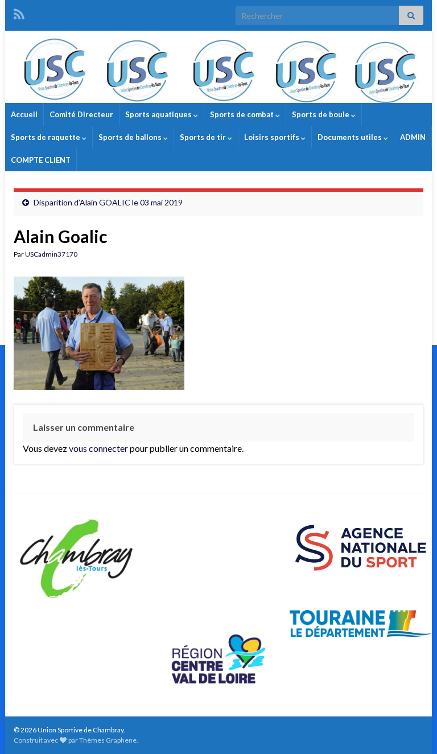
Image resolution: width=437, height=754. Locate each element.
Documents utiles (351, 137)
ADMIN (413, 137)
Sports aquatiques (159, 114)
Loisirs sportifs (272, 137)
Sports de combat (242, 114)
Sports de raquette (46, 137)
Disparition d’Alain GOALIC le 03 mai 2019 (108, 202)
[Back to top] (411, 728)
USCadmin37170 (51, 254)
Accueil (24, 114)
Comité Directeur (81, 114)
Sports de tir (204, 137)
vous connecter (98, 448)
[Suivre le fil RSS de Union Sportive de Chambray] (19, 12)
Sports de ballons (130, 137)
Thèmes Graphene (108, 740)
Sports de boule (321, 114)
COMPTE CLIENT (41, 159)
